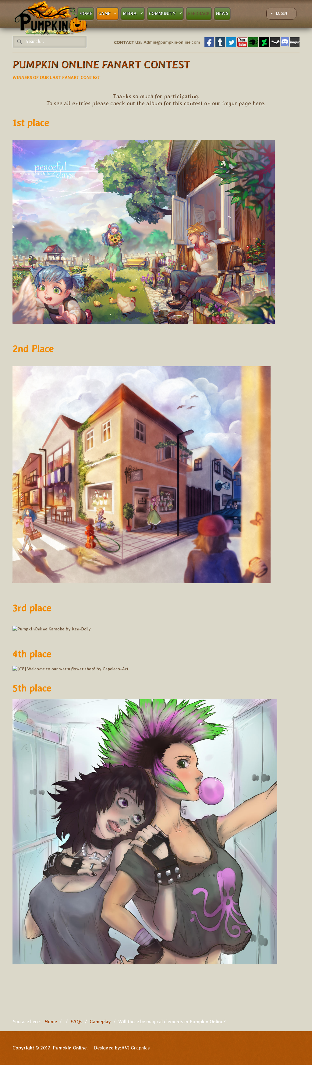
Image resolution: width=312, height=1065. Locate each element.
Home (86, 13)
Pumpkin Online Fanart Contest (101, 64)
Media (129, 13)
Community (162, 13)
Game (104, 13)
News (222, 13)
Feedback (199, 13)
